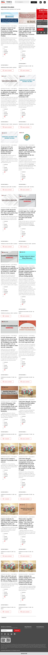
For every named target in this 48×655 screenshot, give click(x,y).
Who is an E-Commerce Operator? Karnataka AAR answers (9, 460)
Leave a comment (8, 70)
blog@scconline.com (28, 627)
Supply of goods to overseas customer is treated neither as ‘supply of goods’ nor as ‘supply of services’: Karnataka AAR (27, 94)
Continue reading (4, 65)
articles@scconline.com (40, 627)
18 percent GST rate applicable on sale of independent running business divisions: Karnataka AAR (7, 150)
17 (32, 222)
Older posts (3, 617)
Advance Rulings (5, 25)
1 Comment (24, 246)
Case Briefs (14, 25)
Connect (34, 2)
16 (30, 222)
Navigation (24, 653)
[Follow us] (38, 32)
